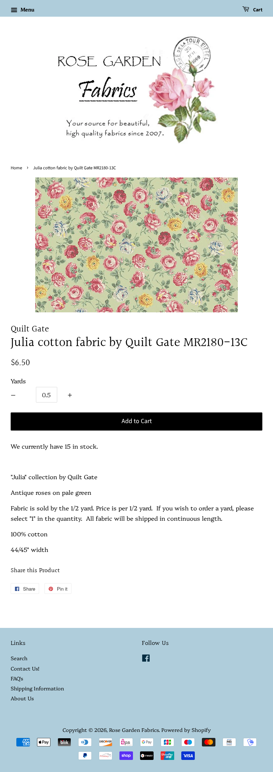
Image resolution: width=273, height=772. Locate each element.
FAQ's (17, 678)
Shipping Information (37, 688)
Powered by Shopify (186, 729)
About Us (22, 698)
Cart (257, 9)
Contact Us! (25, 668)
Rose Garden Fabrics (134, 729)
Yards (18, 381)
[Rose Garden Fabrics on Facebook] (146, 659)
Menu (26, 9)
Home (16, 168)
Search (19, 658)
